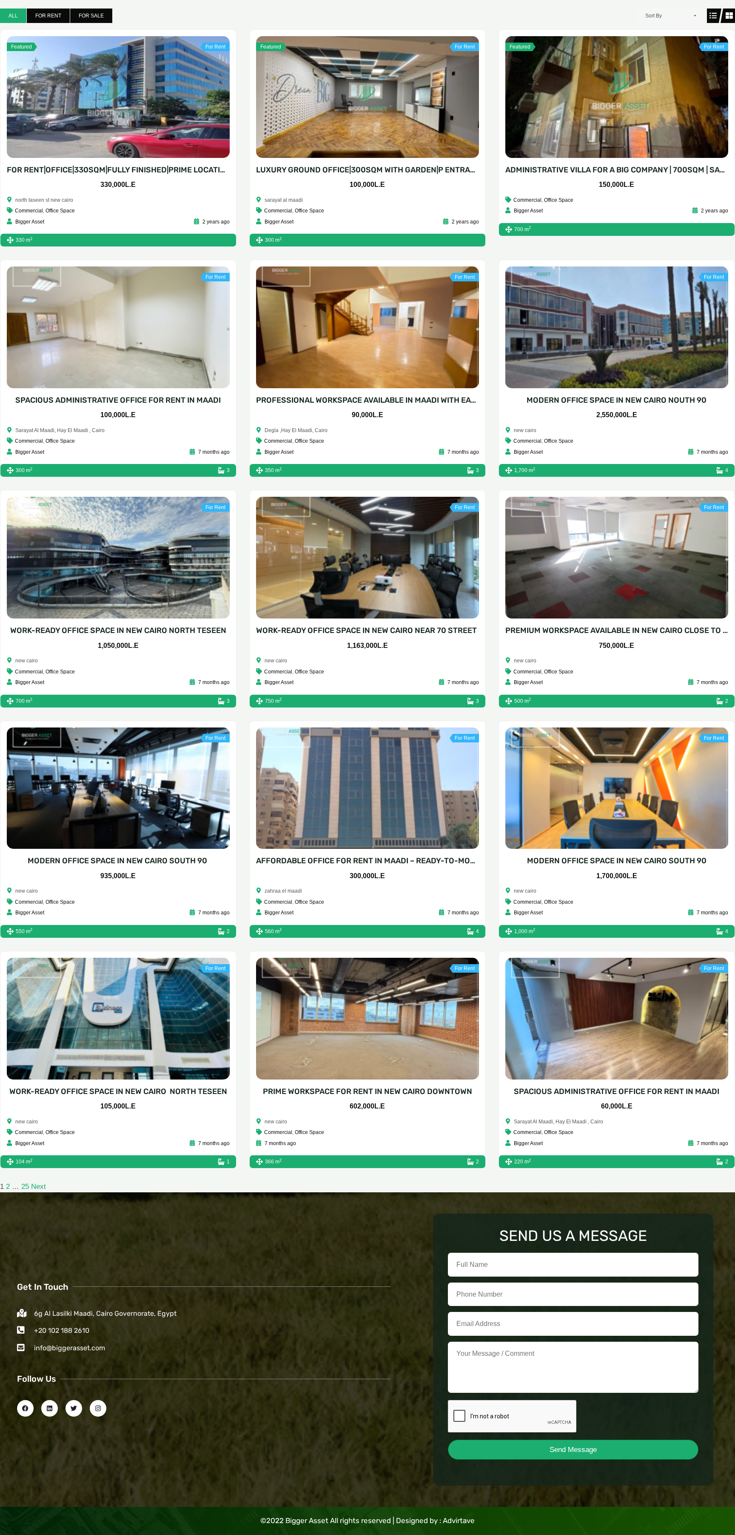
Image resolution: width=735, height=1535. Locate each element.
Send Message (573, 1449)
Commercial (29, 211)
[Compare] (127, 97)
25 (20, 1186)
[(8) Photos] (109, 327)
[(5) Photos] (358, 557)
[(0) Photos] (358, 1018)
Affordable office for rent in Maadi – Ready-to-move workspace (392, 860)
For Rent (45, 16)
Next (33, 1186)
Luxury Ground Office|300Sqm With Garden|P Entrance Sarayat (388, 170)
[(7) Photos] (607, 557)
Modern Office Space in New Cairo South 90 (118, 860)
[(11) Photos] (358, 788)
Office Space (60, 211)
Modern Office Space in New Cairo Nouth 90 (617, 400)
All (13, 16)
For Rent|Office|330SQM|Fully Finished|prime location (119, 170)
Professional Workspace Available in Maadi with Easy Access (384, 400)
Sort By (654, 16)
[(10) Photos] (607, 788)
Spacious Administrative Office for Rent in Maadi (118, 400)
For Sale (84, 16)
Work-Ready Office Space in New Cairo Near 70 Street (367, 630)
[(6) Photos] (109, 97)
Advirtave (459, 1520)
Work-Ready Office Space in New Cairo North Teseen (118, 630)
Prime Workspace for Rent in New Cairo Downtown (367, 1091)
